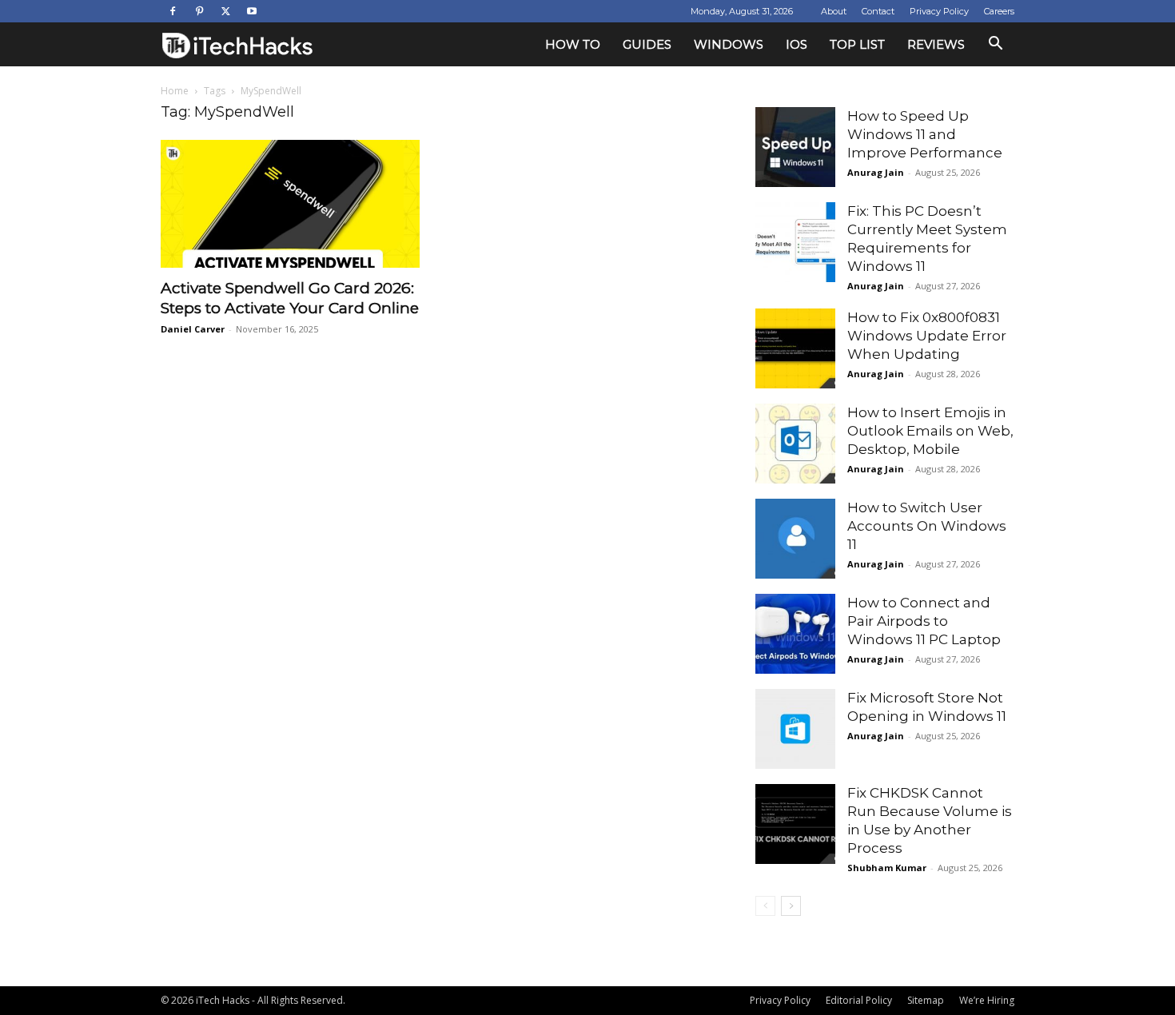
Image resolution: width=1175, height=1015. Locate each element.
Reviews (936, 44)
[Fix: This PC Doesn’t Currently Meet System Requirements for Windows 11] (795, 242)
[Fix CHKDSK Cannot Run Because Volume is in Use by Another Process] (795, 824)
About (833, 11)
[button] (995, 45)
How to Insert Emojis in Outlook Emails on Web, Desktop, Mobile (930, 430)
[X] (225, 11)
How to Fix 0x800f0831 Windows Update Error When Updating (926, 335)
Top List (857, 44)
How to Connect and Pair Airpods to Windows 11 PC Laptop (924, 621)
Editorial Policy (859, 1000)
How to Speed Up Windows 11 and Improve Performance (924, 134)
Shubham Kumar (886, 868)
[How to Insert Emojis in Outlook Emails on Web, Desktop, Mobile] (795, 444)
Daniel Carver (193, 329)
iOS (796, 44)
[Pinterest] (199, 11)
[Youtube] (252, 11)
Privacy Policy (939, 11)
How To (572, 44)
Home (175, 91)
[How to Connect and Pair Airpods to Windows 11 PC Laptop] (795, 634)
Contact (878, 11)
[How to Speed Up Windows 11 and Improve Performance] (795, 147)
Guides (647, 44)
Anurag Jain (875, 172)
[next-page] (791, 906)
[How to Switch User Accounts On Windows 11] (795, 539)
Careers (999, 11)
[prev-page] (765, 906)
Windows (728, 44)
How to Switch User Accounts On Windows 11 (926, 526)
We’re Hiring (986, 1000)
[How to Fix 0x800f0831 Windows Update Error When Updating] (795, 348)
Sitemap (925, 1000)
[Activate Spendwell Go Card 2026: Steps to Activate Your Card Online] (290, 204)
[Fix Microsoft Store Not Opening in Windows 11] (795, 729)
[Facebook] (173, 11)
